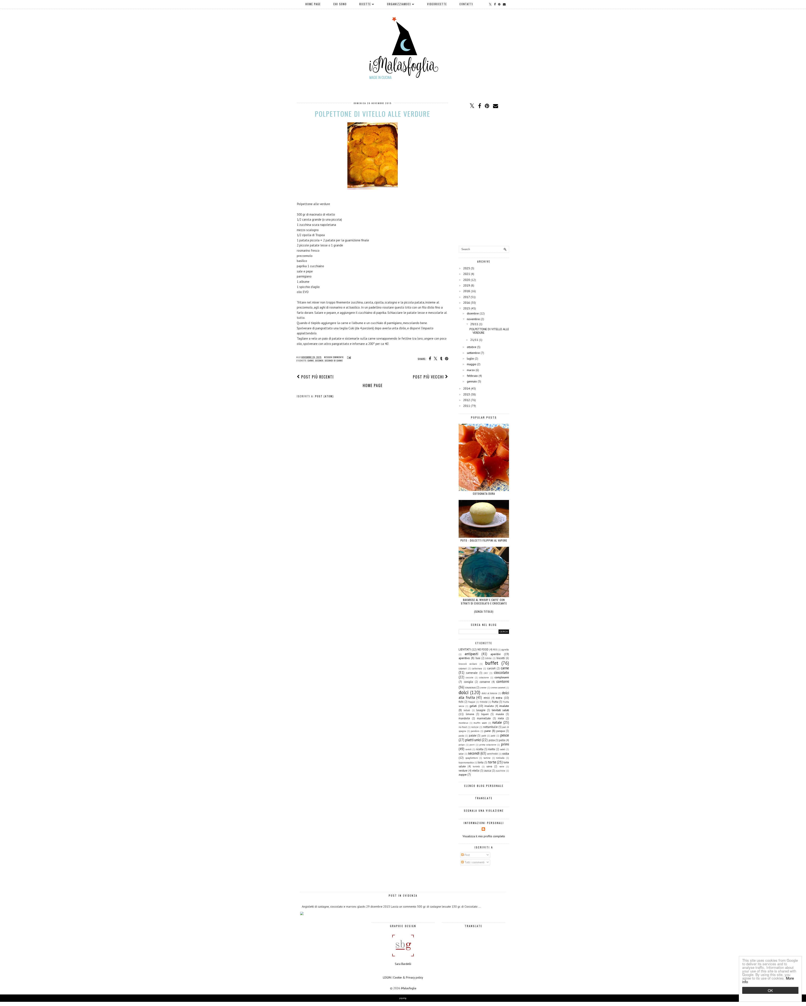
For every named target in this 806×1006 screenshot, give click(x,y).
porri (472, 744)
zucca (487, 770)
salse (461, 753)
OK (770, 990)
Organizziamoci (399, 4)
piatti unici (473, 740)
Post (467, 855)
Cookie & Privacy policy (408, 977)
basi (478, 658)
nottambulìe (490, 727)
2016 (466, 303)
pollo (502, 740)
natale (497, 722)
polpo (462, 744)
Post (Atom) (324, 396)
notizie (475, 727)
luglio (470, 358)
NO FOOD (483, 649)
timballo (500, 757)
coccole (469, 677)
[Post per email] (348, 357)
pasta (461, 735)
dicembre (473, 313)
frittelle (484, 701)
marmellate (484, 718)
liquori (485, 714)
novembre (473, 319)
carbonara (477, 668)
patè (484, 735)
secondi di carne (334, 360)
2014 (466, 388)
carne (310, 360)
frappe (471, 701)
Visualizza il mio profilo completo (484, 836)
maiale (500, 714)
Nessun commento (334, 357)
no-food (463, 727)
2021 (466, 274)
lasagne (480, 710)
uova (489, 766)
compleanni (502, 677)
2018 (466, 291)
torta (480, 762)
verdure (463, 770)
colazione (484, 677)
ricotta (479, 749)
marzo (471, 370)
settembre (473, 353)
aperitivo (464, 658)
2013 (466, 394)
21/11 (474, 340)
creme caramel (498, 687)
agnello (505, 649)
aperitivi (496, 654)
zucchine (500, 770)
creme (483, 687)
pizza (492, 740)
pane (487, 731)
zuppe (463, 774)
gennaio (472, 381)
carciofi (491, 668)
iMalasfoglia (408, 988)
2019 (466, 285)
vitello (475, 770)
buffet (491, 663)
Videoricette (437, 4)
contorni (502, 681)
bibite (488, 658)
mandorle (464, 718)
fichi (461, 701)
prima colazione (487, 744)
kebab (467, 710)
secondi (319, 360)
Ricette (365, 4)
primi (505, 744)
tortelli (476, 766)
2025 (466, 268)
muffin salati (480, 722)
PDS (495, 649)
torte (492, 762)
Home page (313, 4)
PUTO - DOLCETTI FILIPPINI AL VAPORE (484, 540)
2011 (466, 406)
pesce (504, 735)
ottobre (471, 347)
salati (502, 749)
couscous (470, 687)
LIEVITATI (465, 649)
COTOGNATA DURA (484, 493)
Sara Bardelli (403, 964)
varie (501, 766)
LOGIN (387, 977)
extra (499, 698)
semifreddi (492, 753)
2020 (466, 280)
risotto (491, 749)
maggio (471, 364)
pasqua (500, 731)
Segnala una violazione (484, 810)
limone (470, 714)
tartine (487, 757)
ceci (486, 672)
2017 (466, 297)
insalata (489, 706)
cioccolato (501, 672)
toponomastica (466, 762)
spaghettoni (471, 757)
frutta (495, 701)
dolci (464, 692)
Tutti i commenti (474, 862)
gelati (473, 706)
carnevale (472, 672)
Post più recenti (317, 376)
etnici (487, 697)
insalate (504, 706)
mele (501, 718)
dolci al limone (489, 693)
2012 (466, 400)
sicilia (505, 753)
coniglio (468, 681)
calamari (463, 668)
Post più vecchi (429, 376)
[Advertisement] (484, 178)
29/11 (474, 324)
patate (472, 735)
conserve (485, 681)
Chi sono (340, 4)
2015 (466, 308)
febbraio (472, 376)
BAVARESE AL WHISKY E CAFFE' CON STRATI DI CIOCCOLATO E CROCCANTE (484, 601)
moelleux (463, 722)
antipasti (471, 653)
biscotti (501, 658)
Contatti (466, 4)
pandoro (475, 731)
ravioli (468, 749)
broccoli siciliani (468, 663)
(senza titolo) (483, 611)
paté (493, 735)
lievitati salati (500, 710)
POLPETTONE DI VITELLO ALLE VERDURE (372, 114)
